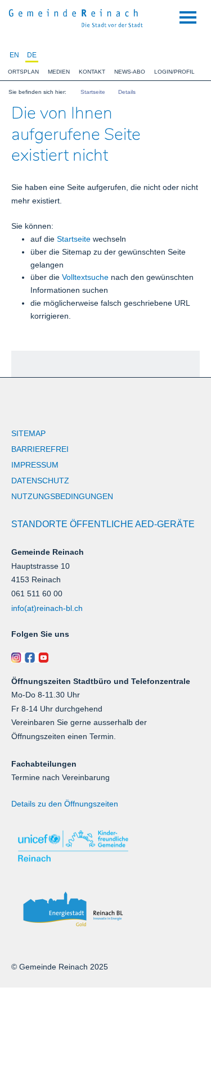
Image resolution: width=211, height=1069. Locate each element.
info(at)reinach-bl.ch (47, 608)
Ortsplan (23, 72)
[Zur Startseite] (75, 17)
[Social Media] (105, 658)
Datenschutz (40, 480)
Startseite (74, 238)
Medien (59, 72)
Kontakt (92, 72)
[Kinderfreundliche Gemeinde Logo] (105, 846)
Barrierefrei (40, 449)
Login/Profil (174, 72)
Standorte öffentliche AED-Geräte (103, 524)
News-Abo (129, 72)
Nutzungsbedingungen (62, 496)
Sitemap (28, 433)
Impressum (35, 464)
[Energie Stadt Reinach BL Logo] (105, 910)
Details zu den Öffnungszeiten (64, 803)
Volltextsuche (85, 277)
